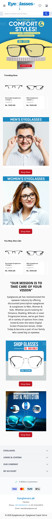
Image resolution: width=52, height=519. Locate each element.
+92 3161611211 (21, 505)
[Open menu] (4, 5)
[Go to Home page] (21, 6)
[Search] (46, 14)
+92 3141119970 (36, 505)
